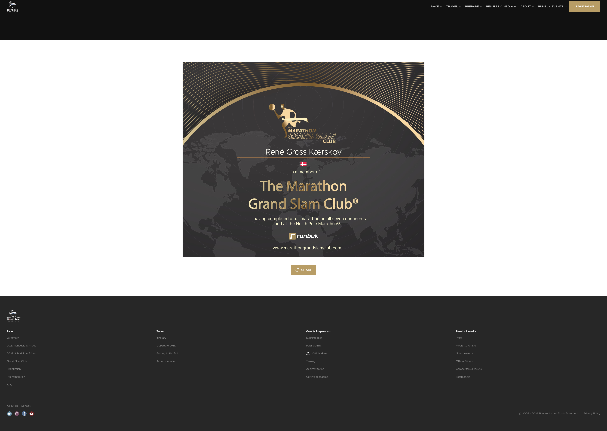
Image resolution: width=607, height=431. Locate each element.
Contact (26, 405)
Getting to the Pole (167, 353)
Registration (14, 369)
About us (12, 405)
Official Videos (464, 361)
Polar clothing (314, 345)
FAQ (9, 384)
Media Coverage (466, 345)
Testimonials (463, 377)
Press (459, 338)
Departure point (166, 345)
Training (310, 361)
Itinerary (161, 338)
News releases (464, 353)
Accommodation (166, 361)
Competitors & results (469, 369)
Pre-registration (16, 377)
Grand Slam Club (17, 361)
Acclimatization (315, 369)
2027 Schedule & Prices (21, 345)
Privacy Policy (591, 413)
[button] (436, 6)
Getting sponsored (317, 377)
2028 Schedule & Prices (21, 353)
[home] (12, 6)
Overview (13, 338)
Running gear (314, 338)
